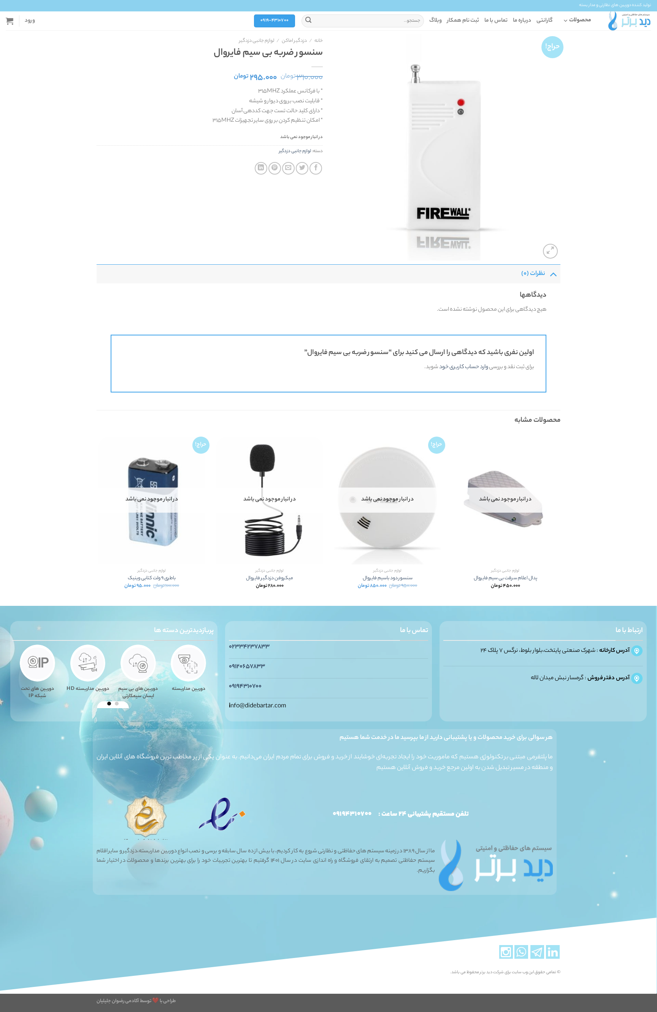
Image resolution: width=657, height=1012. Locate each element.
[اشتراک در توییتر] (302, 168)
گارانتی (544, 20)
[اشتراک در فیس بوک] (315, 168)
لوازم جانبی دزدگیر (256, 41)
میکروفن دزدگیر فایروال (269, 578)
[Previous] (560, 519)
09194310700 (245, 687)
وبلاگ (435, 20)
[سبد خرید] (9, 21)
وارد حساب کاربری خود (463, 367)
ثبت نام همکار (463, 20)
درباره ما (522, 20)
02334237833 (249, 647)
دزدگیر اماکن (294, 41)
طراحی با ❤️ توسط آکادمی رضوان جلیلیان (136, 1001)
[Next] (97, 519)
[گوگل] (553, 274)
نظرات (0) (533, 274)
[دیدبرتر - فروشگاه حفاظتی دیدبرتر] (629, 20)
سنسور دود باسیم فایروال (388, 578)
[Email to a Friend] (288, 168)
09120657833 (247, 667)
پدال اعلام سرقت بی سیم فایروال (505, 578)
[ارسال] (308, 20)
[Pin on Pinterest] (274, 168)
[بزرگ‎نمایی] (550, 251)
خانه (318, 41)
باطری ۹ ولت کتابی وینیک (152, 578)
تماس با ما (496, 20)
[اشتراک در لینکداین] (261, 168)
